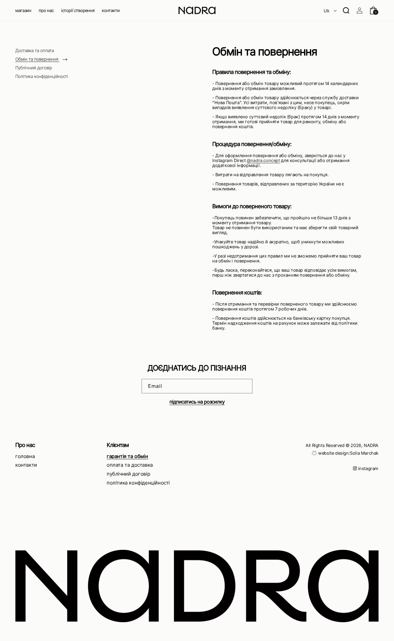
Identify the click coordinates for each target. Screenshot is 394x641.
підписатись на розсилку (197, 402)
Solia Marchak (364, 453)
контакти (26, 465)
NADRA (371, 445)
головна (25, 456)
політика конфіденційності (138, 482)
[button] (23, 10)
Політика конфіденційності (41, 76)
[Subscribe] (245, 386)
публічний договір (128, 474)
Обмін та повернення (37, 59)
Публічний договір (33, 67)
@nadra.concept (263, 160)
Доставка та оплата (34, 50)
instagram (368, 468)
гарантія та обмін (127, 456)
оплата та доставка (130, 465)
